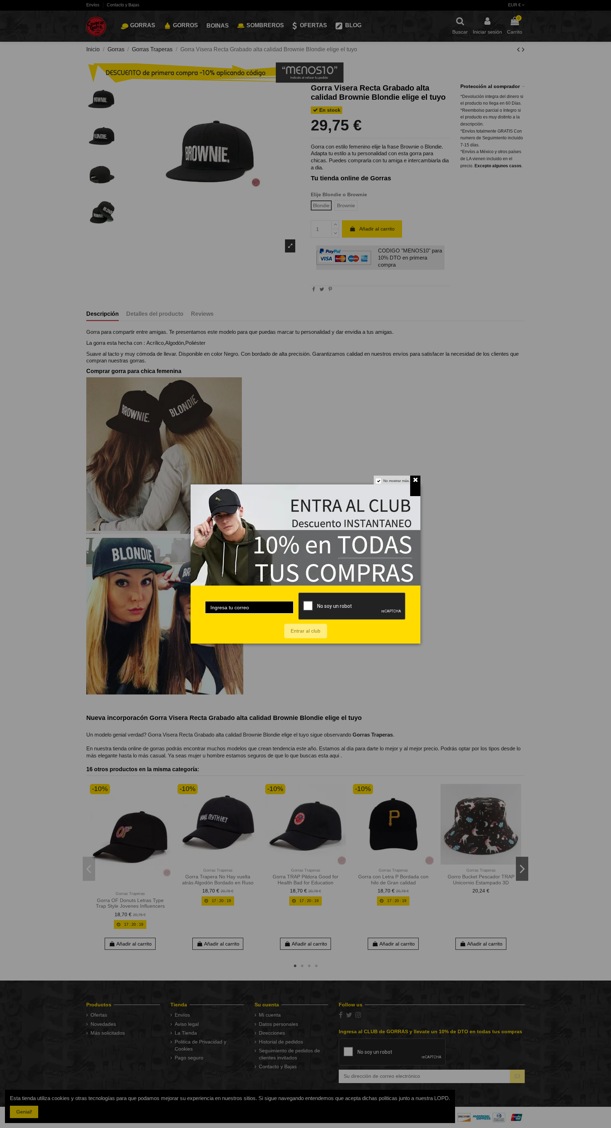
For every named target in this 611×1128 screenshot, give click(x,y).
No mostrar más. (396, 481)
